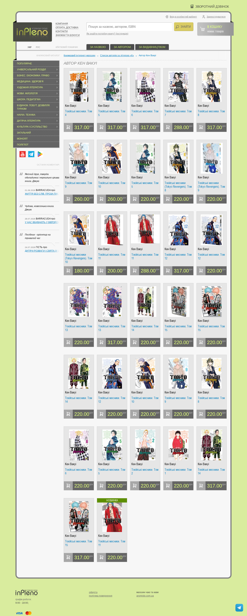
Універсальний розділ (31, 69)
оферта (93, 592)
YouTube (22, 154)
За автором (122, 47)
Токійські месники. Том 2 (144, 471)
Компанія (62, 23)
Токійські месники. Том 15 (211, 328)
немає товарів (215, 28)
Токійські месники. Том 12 (178, 256)
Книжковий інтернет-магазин (79, 55)
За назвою (98, 47)
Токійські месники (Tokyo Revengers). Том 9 (211, 186)
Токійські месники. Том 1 (178, 471)
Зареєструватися (216, 16)
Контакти (62, 31)
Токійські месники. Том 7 (178, 113)
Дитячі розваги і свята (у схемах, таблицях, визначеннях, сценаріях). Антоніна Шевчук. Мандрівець (42, 251)
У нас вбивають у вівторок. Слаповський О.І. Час (42, 222)
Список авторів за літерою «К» (117, 55)
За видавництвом (152, 47)
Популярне (24, 63)
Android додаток (40, 154)
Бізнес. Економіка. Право (33, 75)
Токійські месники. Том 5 (111, 113)
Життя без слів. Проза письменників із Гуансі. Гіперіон (42, 193)
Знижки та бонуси (68, 35)
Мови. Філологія (27, 93)
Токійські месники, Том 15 (178, 328)
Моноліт (22, 138)
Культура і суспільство (32, 126)
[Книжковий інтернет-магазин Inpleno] (32, 31)
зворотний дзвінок (212, 6)
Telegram (31, 154)
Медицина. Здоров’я (30, 81)
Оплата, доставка (67, 27)
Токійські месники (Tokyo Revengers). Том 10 (78, 258)
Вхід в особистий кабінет (183, 16)
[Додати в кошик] (68, 127)
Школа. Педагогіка (29, 99)
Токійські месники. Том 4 (78, 113)
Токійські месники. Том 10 (111, 185)
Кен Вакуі (70, 106)
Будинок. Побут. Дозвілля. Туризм (33, 107)
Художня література (30, 87)
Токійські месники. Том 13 (78, 328)
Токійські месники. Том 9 (78, 185)
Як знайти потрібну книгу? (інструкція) (107, 33)
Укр (29, 47)
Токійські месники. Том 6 (144, 113)
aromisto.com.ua (145, 595)
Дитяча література (29, 120)
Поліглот (22, 144)
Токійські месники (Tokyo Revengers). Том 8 (178, 186)
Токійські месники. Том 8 (211, 113)
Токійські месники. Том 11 (111, 256)
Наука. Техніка (26, 114)
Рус (38, 47)
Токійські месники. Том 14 (144, 328)
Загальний (24, 132)
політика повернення (100, 595)
